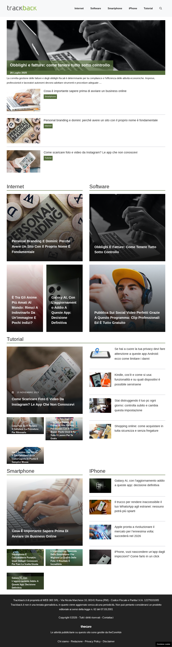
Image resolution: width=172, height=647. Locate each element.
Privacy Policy (93, 641)
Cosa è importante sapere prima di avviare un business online (85, 91)
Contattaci (107, 617)
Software (95, 8)
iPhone (133, 8)
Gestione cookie (163, 644)
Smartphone (115, 8)
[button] (160, 8)
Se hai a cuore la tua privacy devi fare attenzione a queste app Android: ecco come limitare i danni (140, 353)
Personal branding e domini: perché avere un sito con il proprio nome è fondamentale (101, 120)
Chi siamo (63, 641)
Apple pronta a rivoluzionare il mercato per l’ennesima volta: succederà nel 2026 (134, 531)
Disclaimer (109, 641)
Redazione (77, 641)
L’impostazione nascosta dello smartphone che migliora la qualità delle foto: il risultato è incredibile (64, 557)
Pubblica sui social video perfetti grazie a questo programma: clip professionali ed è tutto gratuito (127, 318)
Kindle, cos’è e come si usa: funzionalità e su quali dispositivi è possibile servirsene (137, 379)
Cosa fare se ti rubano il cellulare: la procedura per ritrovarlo (25, 429)
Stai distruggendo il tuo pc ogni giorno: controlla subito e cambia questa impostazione (136, 405)
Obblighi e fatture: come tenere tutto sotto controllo (60, 65)
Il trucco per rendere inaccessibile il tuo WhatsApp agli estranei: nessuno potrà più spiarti (139, 506)
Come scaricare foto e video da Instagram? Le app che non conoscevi (90, 152)
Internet (79, 8)
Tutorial (148, 8)
